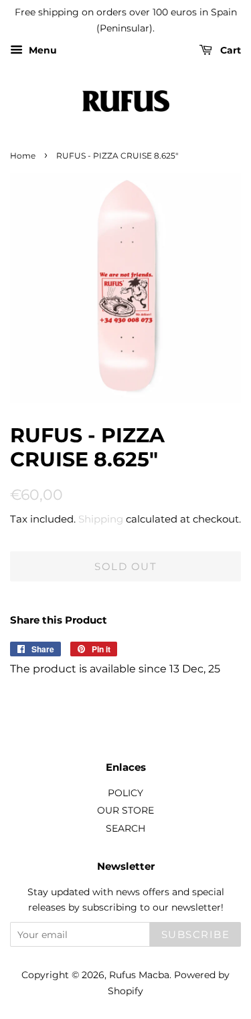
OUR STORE (125, 810)
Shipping (100, 519)
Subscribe (195, 934)
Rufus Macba (139, 974)
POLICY (125, 793)
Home (22, 156)
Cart (229, 50)
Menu (41, 50)
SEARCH (125, 828)
